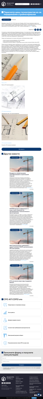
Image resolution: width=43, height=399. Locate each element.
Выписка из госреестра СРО (21, 392)
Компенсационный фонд (34, 381)
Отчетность (18, 389)
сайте (31, 26)
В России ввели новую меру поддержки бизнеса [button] (21, 282)
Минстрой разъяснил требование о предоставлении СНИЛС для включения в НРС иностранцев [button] (21, 247)
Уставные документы (33, 377)
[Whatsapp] (39, 4)
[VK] (35, 395)
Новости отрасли (12, 9)
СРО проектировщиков (6, 111)
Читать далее (30, 187)
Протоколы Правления (34, 380)
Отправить (21, 365)
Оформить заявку (19, 381)
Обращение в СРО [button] (19, 378)
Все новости (21, 149)
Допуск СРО (18, 380)
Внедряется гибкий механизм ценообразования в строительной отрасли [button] (19, 175)
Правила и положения (33, 378)
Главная (3, 9)
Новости (6, 9)
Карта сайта (4, 385)
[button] (16, 4)
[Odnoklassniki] (40, 395)
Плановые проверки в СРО (21, 391)
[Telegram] (37, 4)
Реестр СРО (4, 82)
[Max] (35, 4)
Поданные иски (19, 388)
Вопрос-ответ (19, 383)
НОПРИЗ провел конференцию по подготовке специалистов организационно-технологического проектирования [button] (20, 211)
